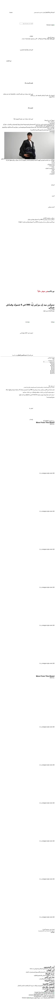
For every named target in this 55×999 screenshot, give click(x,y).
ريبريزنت (52, 130)
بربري (12, 124)
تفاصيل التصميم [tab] (37, 387)
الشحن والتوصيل (50, 989)
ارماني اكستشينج (35, 124)
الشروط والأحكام (50, 985)
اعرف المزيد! (14, 355)
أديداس (46, 124)
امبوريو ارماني (44, 127)
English (11, 12)
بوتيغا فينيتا (23, 124)
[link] (25, 38)
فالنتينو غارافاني (35, 130)
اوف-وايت (7, 127)
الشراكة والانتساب (43, 978)
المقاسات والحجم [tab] (43, 387)
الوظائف (49, 978)
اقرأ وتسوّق (51, 982)
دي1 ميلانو (38, 125)
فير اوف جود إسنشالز (35, 127)
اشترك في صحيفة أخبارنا (48, 929)
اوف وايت (52, 968)
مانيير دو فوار (18, 127)
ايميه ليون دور (42, 124)
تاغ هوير (41, 130)
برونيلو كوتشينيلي (17, 124)
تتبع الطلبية (36, 975)
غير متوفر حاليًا (51, 386)
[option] (27, 363)
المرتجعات (44, 989)
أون (4, 127)
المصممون (51, 131)
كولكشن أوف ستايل (45, 125)
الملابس (52, 972)
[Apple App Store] (49, 992)
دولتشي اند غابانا (50, 127)
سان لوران (48, 130)
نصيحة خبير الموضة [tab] (50, 387)
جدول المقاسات (51, 360)
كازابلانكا (52, 125)
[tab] (43, 229)
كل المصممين (51, 124)
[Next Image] (43, 284)
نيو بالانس (13, 127)
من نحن (52, 978)
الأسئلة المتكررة (45, 975)
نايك (10, 127)
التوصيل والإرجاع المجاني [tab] (29, 387)
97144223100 (37, 996)
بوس (27, 124)
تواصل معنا (51, 975)
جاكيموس (25, 127)
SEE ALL (52, 424)
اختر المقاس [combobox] (51, 361)
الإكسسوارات (37, 972)
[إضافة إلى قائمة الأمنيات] (38, 381)
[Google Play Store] (40, 992)
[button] (51, 37)
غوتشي (29, 127)
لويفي (22, 127)
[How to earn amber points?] (43, 339)
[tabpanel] (27, 392)
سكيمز (44, 130)
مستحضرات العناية (30, 972)
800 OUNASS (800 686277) (36, 995)
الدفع (40, 975)
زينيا (31, 130)
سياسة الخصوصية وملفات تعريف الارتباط (36, 985)
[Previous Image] (43, 262)
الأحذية (49, 972)
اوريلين (29, 124)
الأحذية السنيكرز (44, 972)
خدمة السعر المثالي (22, 985)
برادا (48, 128)
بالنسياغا (48, 968)
